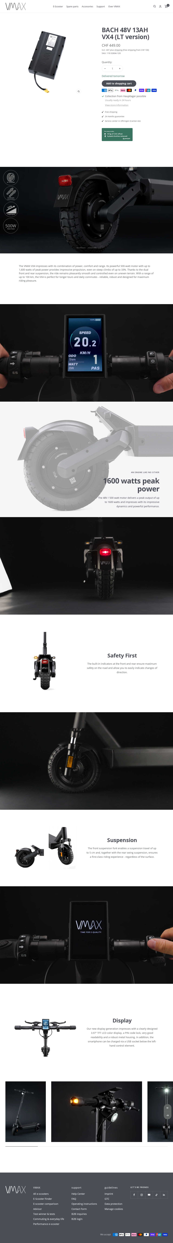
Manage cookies (114, 1209)
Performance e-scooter (46, 1224)
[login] (160, 6)
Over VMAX (114, 6)
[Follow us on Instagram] (141, 1195)
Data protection (113, 1203)
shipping (118, 50)
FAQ (73, 1198)
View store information (116, 105)
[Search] (154, 6)
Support (101, 6)
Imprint (109, 1193)
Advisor (37, 1209)
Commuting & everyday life (48, 1219)
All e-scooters (41, 1193)
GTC (107, 1198)
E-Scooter (58, 6)
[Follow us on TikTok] (156, 1195)
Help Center (78, 1193)
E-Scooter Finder (42, 1198)
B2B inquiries (79, 1214)
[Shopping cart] (166, 6)
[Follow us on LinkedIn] (164, 1195)
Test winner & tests (44, 1214)
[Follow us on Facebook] (134, 1195)
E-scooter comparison (45, 1203)
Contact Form (79, 1209)
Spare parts (72, 6)
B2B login (76, 1219)
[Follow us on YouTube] (149, 1195)
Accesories (87, 6)
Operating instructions (84, 1203)
